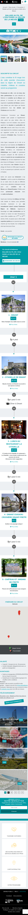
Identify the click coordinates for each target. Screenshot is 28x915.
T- (19, 792)
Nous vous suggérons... (20, 30)
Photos (7, 30)
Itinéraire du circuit (17, 30)
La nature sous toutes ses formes (13, 759)
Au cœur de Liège (10, 719)
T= (15, 792)
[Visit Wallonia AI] (19, 900)
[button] (19, 614)
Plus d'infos (14, 324)
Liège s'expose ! (9, 783)
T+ (22, 792)
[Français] (2, 1)
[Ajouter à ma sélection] (14, 23)
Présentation (10, 30)
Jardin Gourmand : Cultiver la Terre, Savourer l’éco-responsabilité (13, 736)
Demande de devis (14, 30)
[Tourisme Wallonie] (9, 900)
